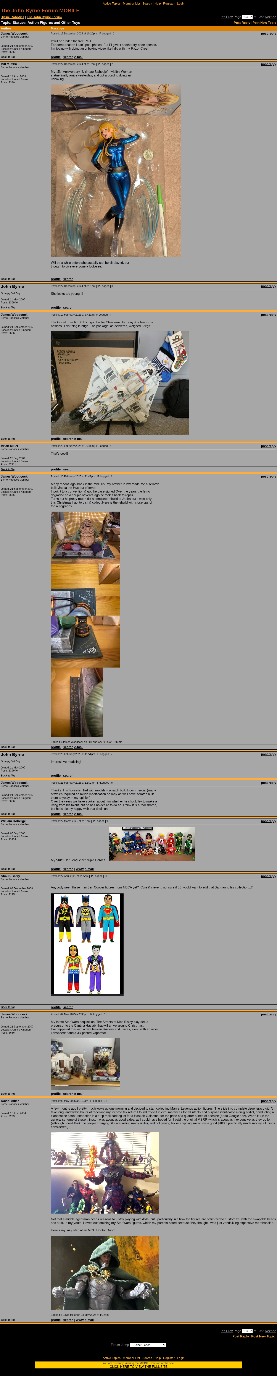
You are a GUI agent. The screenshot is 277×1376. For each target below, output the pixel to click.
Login (181, 3)
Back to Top (8, 56)
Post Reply (242, 22)
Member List (131, 3)
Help (158, 3)
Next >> (270, 17)
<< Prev (227, 17)
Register (169, 3)
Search (147, 3)
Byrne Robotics (12, 17)
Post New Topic (264, 22)
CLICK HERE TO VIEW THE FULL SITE (138, 1366)
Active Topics (112, 3)
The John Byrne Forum (44, 17)
